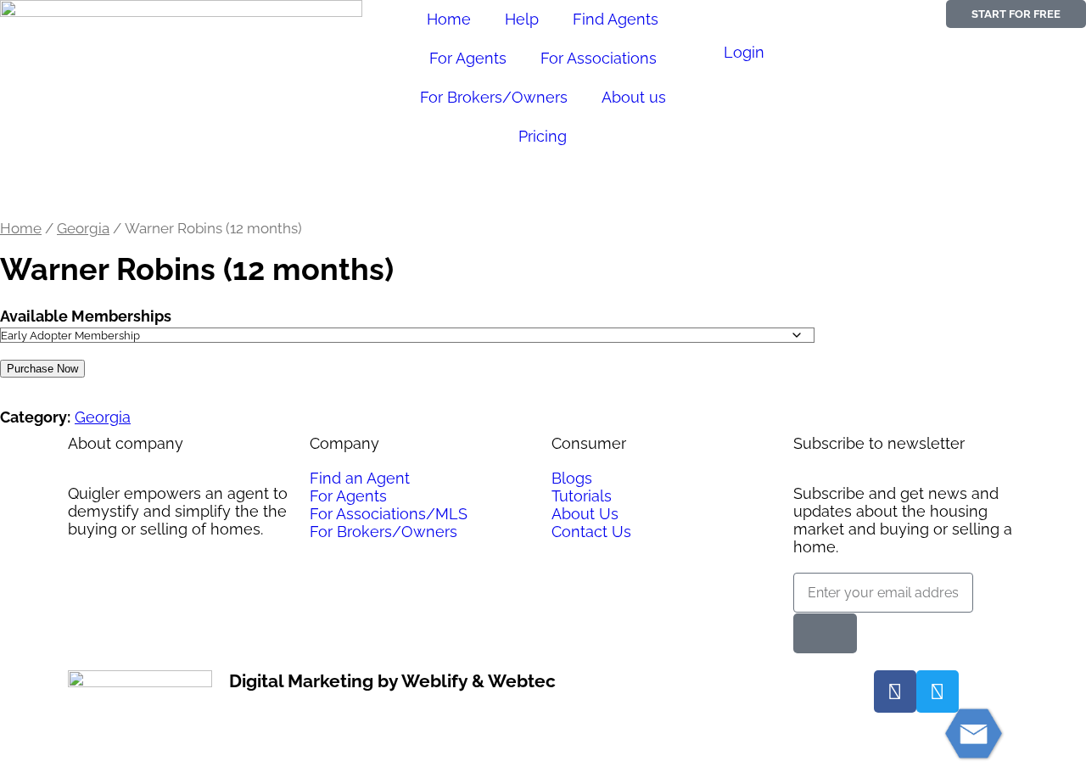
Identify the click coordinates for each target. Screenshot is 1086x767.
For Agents (468, 58)
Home (449, 19)
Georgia (83, 228)
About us (634, 97)
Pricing (542, 136)
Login (744, 52)
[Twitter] (937, 691)
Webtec (522, 680)
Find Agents (615, 19)
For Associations (598, 58)
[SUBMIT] (825, 633)
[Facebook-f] (895, 691)
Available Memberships (85, 316)
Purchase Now (42, 368)
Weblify (434, 680)
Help (522, 19)
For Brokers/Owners (494, 97)
